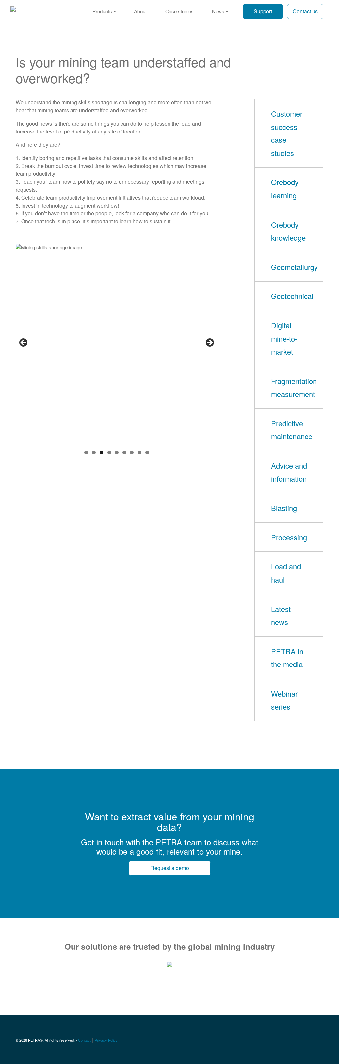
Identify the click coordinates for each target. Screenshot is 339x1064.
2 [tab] (94, 452)
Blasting (284, 508)
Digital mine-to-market (284, 338)
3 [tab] (101, 452)
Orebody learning (285, 188)
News (218, 11)
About (140, 11)
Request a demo (169, 868)
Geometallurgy (294, 267)
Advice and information (289, 472)
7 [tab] (132, 452)
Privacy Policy (106, 1040)
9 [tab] (147, 452)
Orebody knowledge (288, 231)
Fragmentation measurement (294, 387)
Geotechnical (292, 296)
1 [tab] (86, 452)
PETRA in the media (287, 657)
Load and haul (286, 573)
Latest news (281, 615)
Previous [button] (24, 343)
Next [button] (209, 343)
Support (263, 11)
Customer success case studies (286, 133)
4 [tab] (109, 452)
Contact (84, 1040)
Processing (289, 537)
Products (102, 11)
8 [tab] (139, 452)
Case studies (179, 11)
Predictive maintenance (291, 429)
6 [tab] (124, 452)
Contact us (305, 11)
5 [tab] (117, 452)
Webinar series (284, 700)
